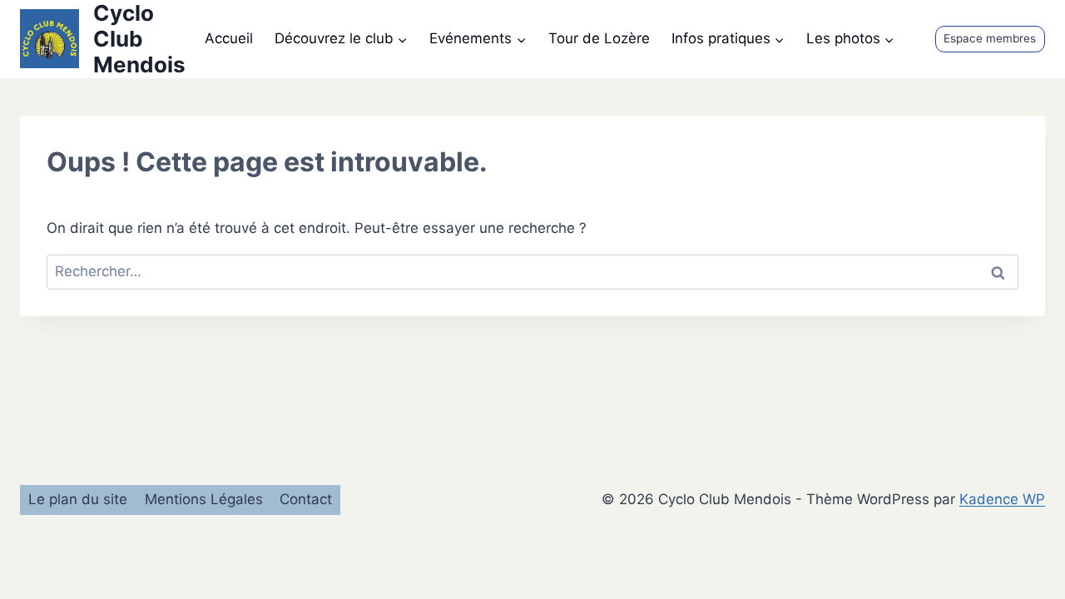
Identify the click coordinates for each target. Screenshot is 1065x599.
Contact (306, 499)
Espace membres (990, 38)
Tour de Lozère (599, 38)
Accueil (229, 38)
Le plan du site (77, 499)
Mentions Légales (204, 499)
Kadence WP (1002, 499)
